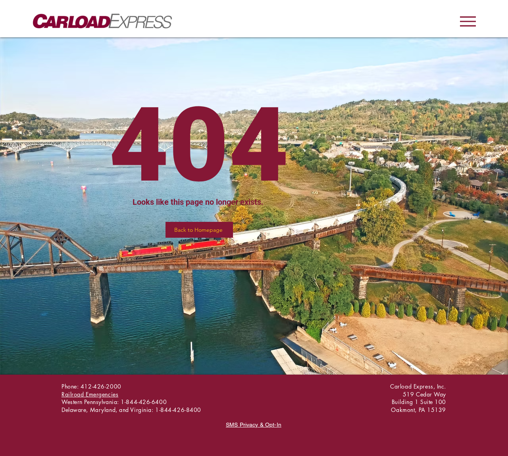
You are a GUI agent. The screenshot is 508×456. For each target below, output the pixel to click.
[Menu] (468, 21)
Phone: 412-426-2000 (91, 386)
